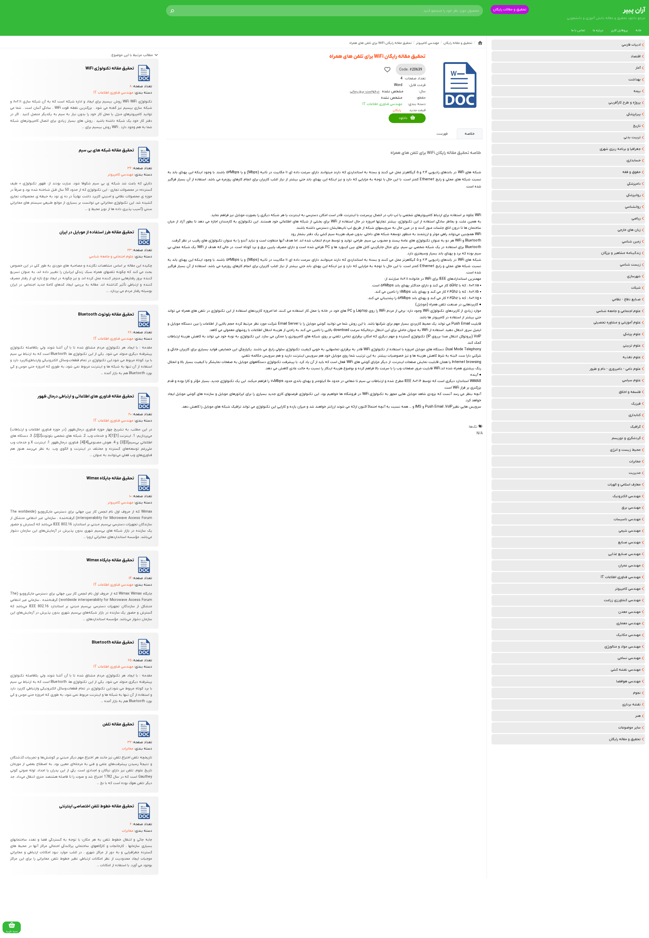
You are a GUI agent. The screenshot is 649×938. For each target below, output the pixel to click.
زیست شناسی (630, 264)
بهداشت (634, 79)
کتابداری (634, 415)
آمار (638, 67)
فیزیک (636, 403)
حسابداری (633, 160)
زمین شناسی (631, 241)
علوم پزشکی (632, 334)
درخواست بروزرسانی (365, 91)
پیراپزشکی (633, 114)
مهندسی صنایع (629, 542)
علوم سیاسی (631, 380)
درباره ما (598, 30)
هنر (638, 716)
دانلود (403, 118)
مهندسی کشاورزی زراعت (622, 600)
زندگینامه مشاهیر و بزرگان (621, 253)
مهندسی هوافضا (628, 681)
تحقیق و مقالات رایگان (509, 9)
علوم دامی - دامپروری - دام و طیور (615, 369)
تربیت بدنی (632, 137)
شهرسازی (634, 276)
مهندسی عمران (629, 565)
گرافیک (635, 426)
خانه (638, 30)
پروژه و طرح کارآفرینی (624, 102)
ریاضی (636, 218)
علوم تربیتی (632, 345)
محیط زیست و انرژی (625, 449)
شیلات (636, 287)
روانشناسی (633, 206)
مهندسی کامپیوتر (628, 588)
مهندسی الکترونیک (626, 496)
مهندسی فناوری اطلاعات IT (621, 577)
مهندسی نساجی (629, 658)
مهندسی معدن (629, 612)
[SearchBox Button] (172, 10)
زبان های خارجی (629, 230)
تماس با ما (578, 30)
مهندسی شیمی (630, 530)
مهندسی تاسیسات (627, 519)
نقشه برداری (631, 704)
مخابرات (635, 461)
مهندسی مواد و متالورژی (622, 646)
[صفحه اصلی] (480, 43)
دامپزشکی (634, 183)
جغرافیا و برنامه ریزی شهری (620, 149)
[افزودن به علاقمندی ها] (387, 69)
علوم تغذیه (632, 357)
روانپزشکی (633, 195)
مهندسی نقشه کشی (626, 669)
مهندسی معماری (628, 623)
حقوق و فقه (631, 172)
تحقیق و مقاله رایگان (625, 739)
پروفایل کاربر (619, 30)
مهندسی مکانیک (628, 635)
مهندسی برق (631, 507)
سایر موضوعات (629, 727)
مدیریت (635, 473)
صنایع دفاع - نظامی (626, 299)
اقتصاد (636, 56)
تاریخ (637, 126)
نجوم (637, 692)
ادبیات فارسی (631, 44)
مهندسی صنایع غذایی (624, 554)
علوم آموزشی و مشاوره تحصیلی (617, 322)
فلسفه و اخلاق (630, 392)
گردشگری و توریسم (626, 438)
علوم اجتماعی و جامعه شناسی (618, 311)
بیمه (637, 91)
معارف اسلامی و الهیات (624, 484)
